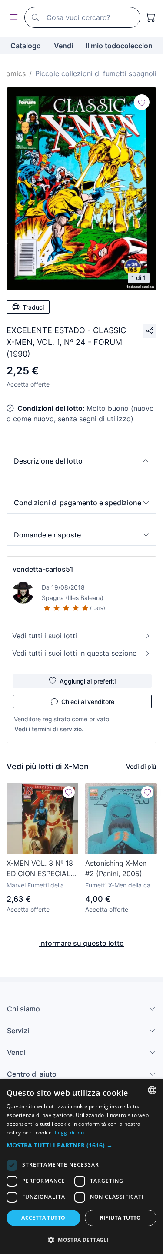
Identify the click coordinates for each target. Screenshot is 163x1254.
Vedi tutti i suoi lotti (44, 635)
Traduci (33, 307)
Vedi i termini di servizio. (48, 729)
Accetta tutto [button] (43, 1217)
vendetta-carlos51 (43, 569)
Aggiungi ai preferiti (88, 681)
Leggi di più (69, 1132)
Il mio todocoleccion (119, 45)
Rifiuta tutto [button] (120, 1217)
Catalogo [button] (25, 45)
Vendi (63, 45)
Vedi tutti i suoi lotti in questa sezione (74, 653)
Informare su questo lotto (81, 943)
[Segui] (142, 102)
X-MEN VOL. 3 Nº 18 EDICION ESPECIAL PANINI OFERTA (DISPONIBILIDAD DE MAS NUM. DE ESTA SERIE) (41, 869)
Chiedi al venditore (87, 701)
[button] (81, 461)
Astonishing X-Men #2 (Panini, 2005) (115, 868)
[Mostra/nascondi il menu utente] (12, 17)
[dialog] (81, 1166)
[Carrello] (151, 17)
